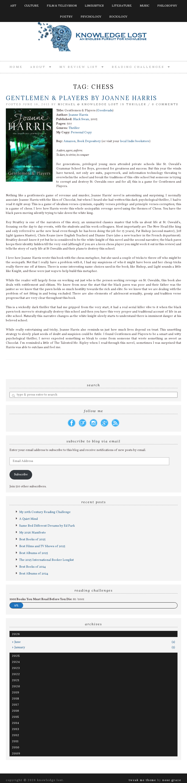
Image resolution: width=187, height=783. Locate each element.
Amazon (69, 141)
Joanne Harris (78, 115)
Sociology (118, 16)
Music (144, 5)
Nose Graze (171, 780)
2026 (16, 634)
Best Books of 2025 (32, 539)
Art (13, 5)
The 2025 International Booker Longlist (46, 560)
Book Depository (89, 141)
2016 (15, 710)
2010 (15, 747)
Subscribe (21, 474)
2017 (15, 704)
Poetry (66, 16)
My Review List (80, 67)
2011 (15, 741)
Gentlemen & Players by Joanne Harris (81, 98)
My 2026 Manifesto (32, 533)
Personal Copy (81, 132)
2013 (15, 729)
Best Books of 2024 (32, 567)
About (39, 67)
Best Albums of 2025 (33, 553)
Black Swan (81, 119)
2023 (16, 668)
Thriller (136, 104)
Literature (122, 5)
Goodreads (104, 110)
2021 (15, 680)
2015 (15, 717)
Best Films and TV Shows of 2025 (42, 546)
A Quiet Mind (28, 519)
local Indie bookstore (135, 141)
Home (16, 67)
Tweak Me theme (142, 780)
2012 (15, 735)
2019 (15, 692)
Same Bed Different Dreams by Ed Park (47, 526)
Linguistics (94, 5)
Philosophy (167, 5)
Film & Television (62, 5)
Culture (31, 5)
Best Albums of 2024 (33, 574)
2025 (16, 656)
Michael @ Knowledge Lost (88, 104)
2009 (16, 753)
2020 (16, 686)
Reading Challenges (140, 67)
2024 (16, 662)
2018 (15, 698)
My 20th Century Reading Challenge (45, 512)
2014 (15, 723)
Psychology (91, 16)
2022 (16, 674)
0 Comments (165, 104)
